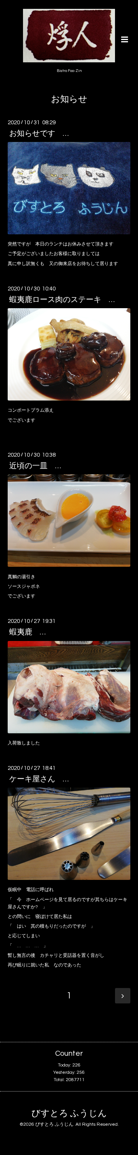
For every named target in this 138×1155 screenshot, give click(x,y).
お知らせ (69, 99)
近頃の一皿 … (35, 466)
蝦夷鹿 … (27, 632)
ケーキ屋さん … (39, 779)
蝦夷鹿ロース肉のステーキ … (62, 300)
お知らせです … (39, 133)
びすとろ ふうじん (69, 1113)
